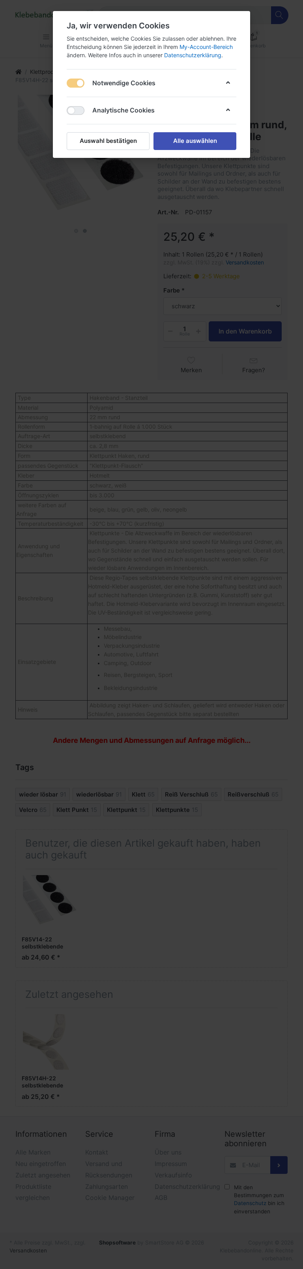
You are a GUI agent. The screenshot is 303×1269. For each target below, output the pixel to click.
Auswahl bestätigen (108, 140)
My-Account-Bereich (206, 46)
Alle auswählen (195, 140)
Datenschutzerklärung (192, 55)
